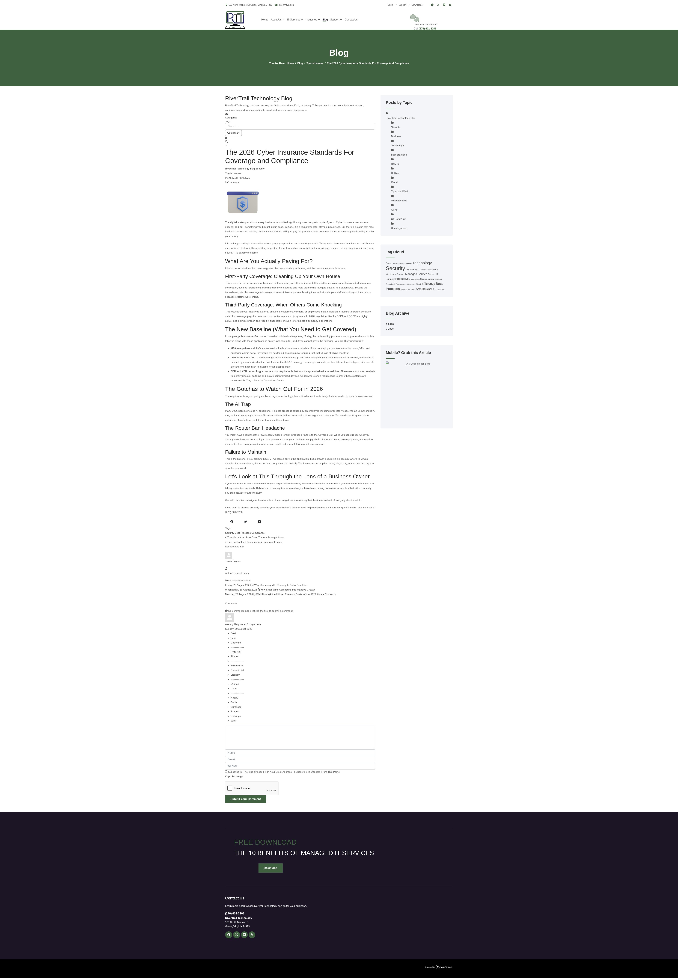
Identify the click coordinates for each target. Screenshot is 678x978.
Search (234, 132)
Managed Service (416, 274)
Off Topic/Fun (398, 218)
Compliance (258, 532)
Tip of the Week (400, 191)
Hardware (410, 269)
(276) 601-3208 (427, 28)
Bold (233, 633)
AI (394, 284)
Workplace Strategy (395, 274)
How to (395, 163)
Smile (234, 702)
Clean (234, 688)
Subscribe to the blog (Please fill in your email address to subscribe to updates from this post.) (284, 771)
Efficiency (428, 283)
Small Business (425, 288)
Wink (233, 720)
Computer (411, 284)
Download (270, 867)
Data (388, 263)
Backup (431, 274)
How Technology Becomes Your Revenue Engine (254, 542)
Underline (236, 642)
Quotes (235, 683)
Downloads (417, 5)
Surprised (236, 706)
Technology (397, 145)
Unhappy (236, 716)
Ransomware (401, 284)
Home (264, 19)
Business (396, 136)
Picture (235, 656)
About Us (276, 19)
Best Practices (243, 532)
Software (408, 264)
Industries (311, 19)
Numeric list (237, 670)
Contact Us (351, 19)
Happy (234, 697)
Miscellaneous (399, 200)
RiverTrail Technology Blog (240, 168)
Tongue (235, 711)
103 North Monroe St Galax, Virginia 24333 (250, 5)
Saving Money (427, 279)
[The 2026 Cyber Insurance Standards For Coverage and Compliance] (300, 202)
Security (259, 168)
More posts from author (238, 580)
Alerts (394, 209)
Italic (233, 638)
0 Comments (232, 182)
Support (402, 5)
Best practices (399, 154)
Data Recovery (398, 264)
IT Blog (395, 173)
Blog (325, 19)
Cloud (394, 182)
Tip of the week (421, 269)
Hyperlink (236, 651)
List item (235, 674)
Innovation (415, 279)
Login (390, 5)
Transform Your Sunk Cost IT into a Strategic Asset (255, 537)
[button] (300, 141)
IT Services (293, 19)
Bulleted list (237, 665)
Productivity (402, 278)
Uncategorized (399, 228)
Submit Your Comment (245, 799)
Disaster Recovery (408, 289)
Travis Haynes (233, 173)
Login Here (255, 624)
